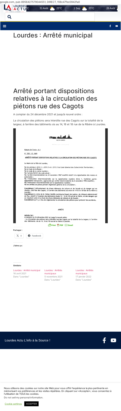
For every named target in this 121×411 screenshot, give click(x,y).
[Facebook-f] (104, 340)
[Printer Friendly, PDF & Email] (60, 225)
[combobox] (50, 16)
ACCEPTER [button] (31, 403)
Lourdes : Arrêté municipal (26, 270)
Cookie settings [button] (13, 403)
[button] (4, 26)
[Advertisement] (60, 64)
